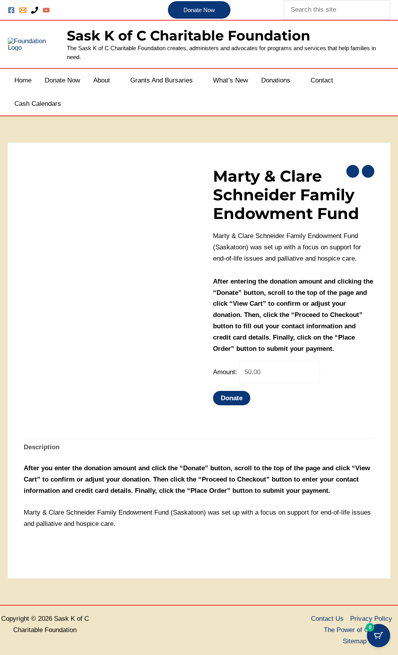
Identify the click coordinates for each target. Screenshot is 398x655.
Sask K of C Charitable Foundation (188, 35)
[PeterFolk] (46, 10)
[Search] (385, 9)
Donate (232, 398)
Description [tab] (41, 447)
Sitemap (355, 641)
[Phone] (34, 10)
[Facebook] (11, 10)
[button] (199, 10)
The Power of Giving (353, 630)
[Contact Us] (22, 10)
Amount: (225, 372)
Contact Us (327, 618)
